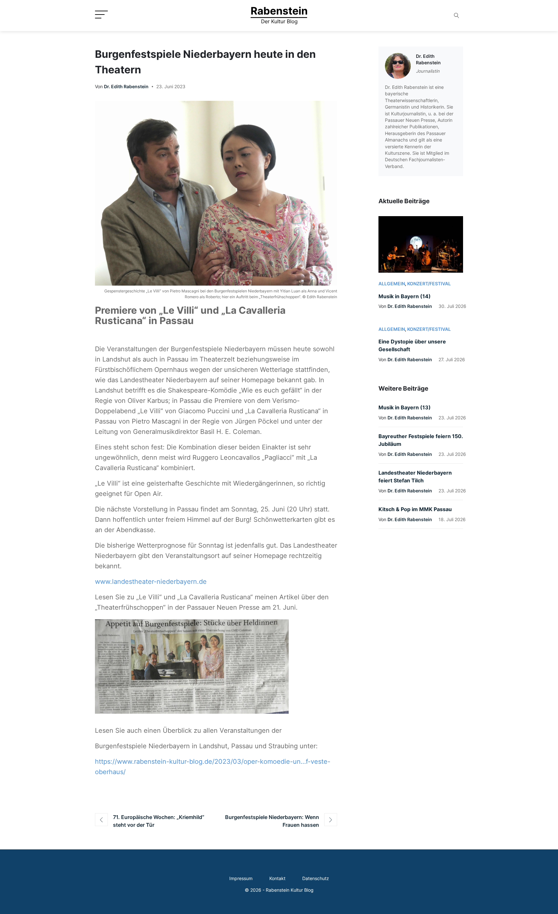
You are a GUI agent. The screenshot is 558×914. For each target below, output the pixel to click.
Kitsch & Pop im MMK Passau (415, 509)
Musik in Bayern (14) (404, 296)
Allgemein (391, 283)
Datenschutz (315, 878)
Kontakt (277, 878)
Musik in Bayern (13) (404, 407)
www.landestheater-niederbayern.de (151, 581)
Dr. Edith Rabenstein (126, 86)
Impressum (241, 878)
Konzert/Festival (429, 283)
